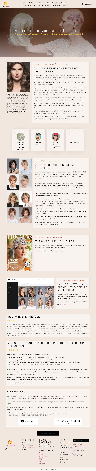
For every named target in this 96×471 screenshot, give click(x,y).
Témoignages (55, 5)
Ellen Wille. (63, 304)
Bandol (41, 453)
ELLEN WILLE (28, 396)
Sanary (41, 461)
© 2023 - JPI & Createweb (48, 469)
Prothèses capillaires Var (33, 5)
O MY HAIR (80, 450)
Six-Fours (42, 463)
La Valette (42, 458)
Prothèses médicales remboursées (56, 3)
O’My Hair (41, 396)
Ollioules (41, 459)
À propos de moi (28, 3)
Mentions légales (78, 444)
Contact (64, 5)
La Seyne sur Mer (31, 447)
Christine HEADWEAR (81, 454)
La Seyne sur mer (44, 456)
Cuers (41, 454)
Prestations (39, 3)
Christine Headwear (62, 396)
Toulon (41, 465)
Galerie (47, 5)
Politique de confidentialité (80, 446)
